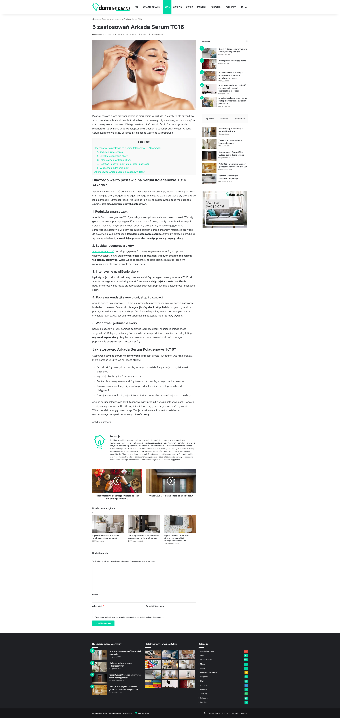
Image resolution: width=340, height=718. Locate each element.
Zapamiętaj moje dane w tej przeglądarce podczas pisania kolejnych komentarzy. (129, 617)
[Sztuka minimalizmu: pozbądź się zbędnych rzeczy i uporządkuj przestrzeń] (209, 89)
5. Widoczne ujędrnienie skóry (113, 167)
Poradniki (204, 677)
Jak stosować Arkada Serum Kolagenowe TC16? (119, 171)
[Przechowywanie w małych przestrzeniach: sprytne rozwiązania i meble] (209, 76)
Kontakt (244, 713)
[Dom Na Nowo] (111, 7)
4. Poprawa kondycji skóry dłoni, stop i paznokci (123, 163)
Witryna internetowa (155, 606)
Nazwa (95, 595)
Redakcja (115, 436)
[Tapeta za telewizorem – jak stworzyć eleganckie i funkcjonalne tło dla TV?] (180, 524)
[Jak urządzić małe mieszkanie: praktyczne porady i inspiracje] (170, 664)
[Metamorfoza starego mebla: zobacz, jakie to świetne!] (153, 684)
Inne (202, 655)
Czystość (204, 685)
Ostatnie (224, 118)
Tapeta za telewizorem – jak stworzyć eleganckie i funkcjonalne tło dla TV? (176, 538)
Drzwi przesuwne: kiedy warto (232, 61)
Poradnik (215, 7)
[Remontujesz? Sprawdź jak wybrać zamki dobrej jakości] (209, 156)
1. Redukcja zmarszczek (110, 152)
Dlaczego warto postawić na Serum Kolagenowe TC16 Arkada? (127, 148)
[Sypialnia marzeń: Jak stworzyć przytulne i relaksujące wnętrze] (170, 654)
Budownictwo (206, 660)
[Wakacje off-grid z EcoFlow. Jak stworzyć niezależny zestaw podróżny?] (153, 654)
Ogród (189, 7)
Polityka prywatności (230, 713)
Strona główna (100, 19)
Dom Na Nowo (143, 713)
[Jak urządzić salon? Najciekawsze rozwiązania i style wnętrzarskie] (144, 524)
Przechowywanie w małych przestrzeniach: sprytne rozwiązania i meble (230, 75)
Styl (167, 7)
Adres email (98, 606)
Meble (202, 664)
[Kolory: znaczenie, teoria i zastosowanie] (153, 664)
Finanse (203, 689)
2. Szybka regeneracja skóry (112, 156)
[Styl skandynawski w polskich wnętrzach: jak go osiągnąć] (108, 524)
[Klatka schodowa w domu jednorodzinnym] (209, 144)
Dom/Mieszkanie (151, 7)
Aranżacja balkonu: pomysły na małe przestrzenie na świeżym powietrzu (232, 101)
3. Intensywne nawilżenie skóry (114, 160)
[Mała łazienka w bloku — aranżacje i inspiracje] (209, 179)
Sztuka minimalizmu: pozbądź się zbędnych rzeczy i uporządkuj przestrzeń (232, 88)
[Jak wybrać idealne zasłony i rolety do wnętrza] (170, 674)
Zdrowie (177, 7)
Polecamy (231, 7)
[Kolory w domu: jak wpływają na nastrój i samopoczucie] (209, 53)
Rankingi (201, 7)
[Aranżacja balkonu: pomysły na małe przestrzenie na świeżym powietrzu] (209, 102)
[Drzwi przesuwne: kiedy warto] (209, 64)
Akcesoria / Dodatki (208, 672)
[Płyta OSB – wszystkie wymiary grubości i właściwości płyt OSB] (209, 168)
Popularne (209, 118)
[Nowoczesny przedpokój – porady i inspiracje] (209, 132)
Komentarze (239, 118)
